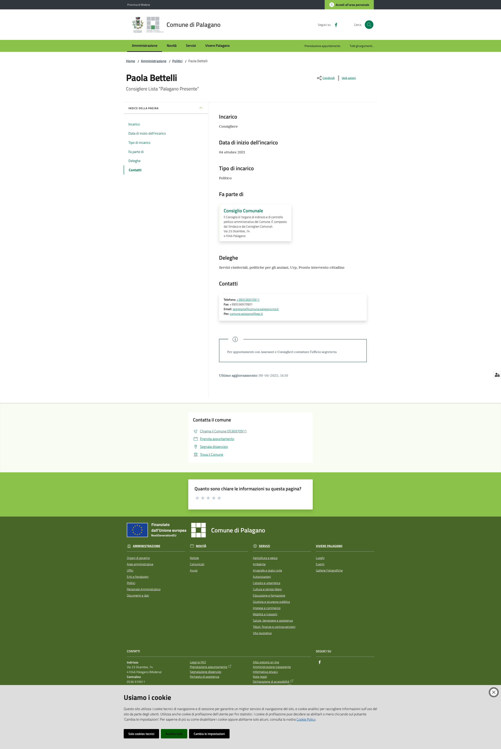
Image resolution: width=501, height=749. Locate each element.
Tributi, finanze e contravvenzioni (274, 626)
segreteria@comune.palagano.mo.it (256, 309)
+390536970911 (248, 299)
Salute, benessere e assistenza (273, 620)
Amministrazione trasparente (272, 666)
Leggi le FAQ (198, 662)
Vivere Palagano (329, 546)
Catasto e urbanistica (266, 583)
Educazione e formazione (269, 595)
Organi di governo (138, 557)
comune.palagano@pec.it (246, 313)
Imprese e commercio (266, 608)
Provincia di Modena (138, 5)
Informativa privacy (265, 671)
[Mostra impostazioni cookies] (497, 374)
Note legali (260, 676)
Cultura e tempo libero (267, 589)
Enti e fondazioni (138, 576)
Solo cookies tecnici (141, 733)
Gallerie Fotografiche (329, 570)
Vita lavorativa (262, 633)
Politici (177, 61)
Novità (201, 546)
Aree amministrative (140, 564)
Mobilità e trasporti (265, 614)
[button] (369, 24)
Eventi (320, 564)
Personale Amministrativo (143, 589)
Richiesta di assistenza (204, 676)
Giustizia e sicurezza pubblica (271, 601)
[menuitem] (144, 46)
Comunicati (197, 564)
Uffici (130, 570)
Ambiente (259, 564)
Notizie (194, 557)
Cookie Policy (305, 719)
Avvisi (193, 570)
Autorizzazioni (262, 576)
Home (130, 61)
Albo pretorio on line (266, 662)
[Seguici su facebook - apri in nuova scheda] (334, 24)
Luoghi (320, 557)
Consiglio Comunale (243, 210)
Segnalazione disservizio (205, 671)
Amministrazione (153, 61)
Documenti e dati (138, 595)
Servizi (264, 546)
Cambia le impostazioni (209, 733)
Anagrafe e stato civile (267, 570)
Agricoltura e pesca (265, 557)
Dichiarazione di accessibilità (271, 681)
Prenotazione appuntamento (208, 666)
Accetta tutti (174, 733)
